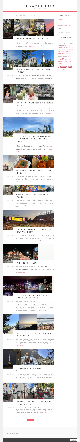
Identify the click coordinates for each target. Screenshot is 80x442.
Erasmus (63, 47)
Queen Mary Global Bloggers (40, 6)
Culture (71, 43)
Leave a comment (10, 75)
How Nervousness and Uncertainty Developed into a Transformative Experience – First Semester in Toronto (34, 138)
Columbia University (61, 43)
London (67, 53)
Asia (62, 41)
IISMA (67, 49)
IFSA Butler (64, 49)
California (65, 41)
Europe (67, 47)
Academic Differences (68, 40)
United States (60, 69)
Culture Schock (61, 45)
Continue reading (31, 46)
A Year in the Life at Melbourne (27, 263)
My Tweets (60, 19)
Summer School (61, 61)
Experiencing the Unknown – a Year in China (32, 38)
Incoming (71, 49)
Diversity (66, 45)
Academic (60, 40)
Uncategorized (65, 66)
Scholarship (64, 56)
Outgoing (60, 56)
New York (71, 53)
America (59, 41)
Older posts (30, 420)
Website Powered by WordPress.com (40, 439)
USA (64, 69)
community (67, 43)
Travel (65, 61)
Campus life (69, 41)
